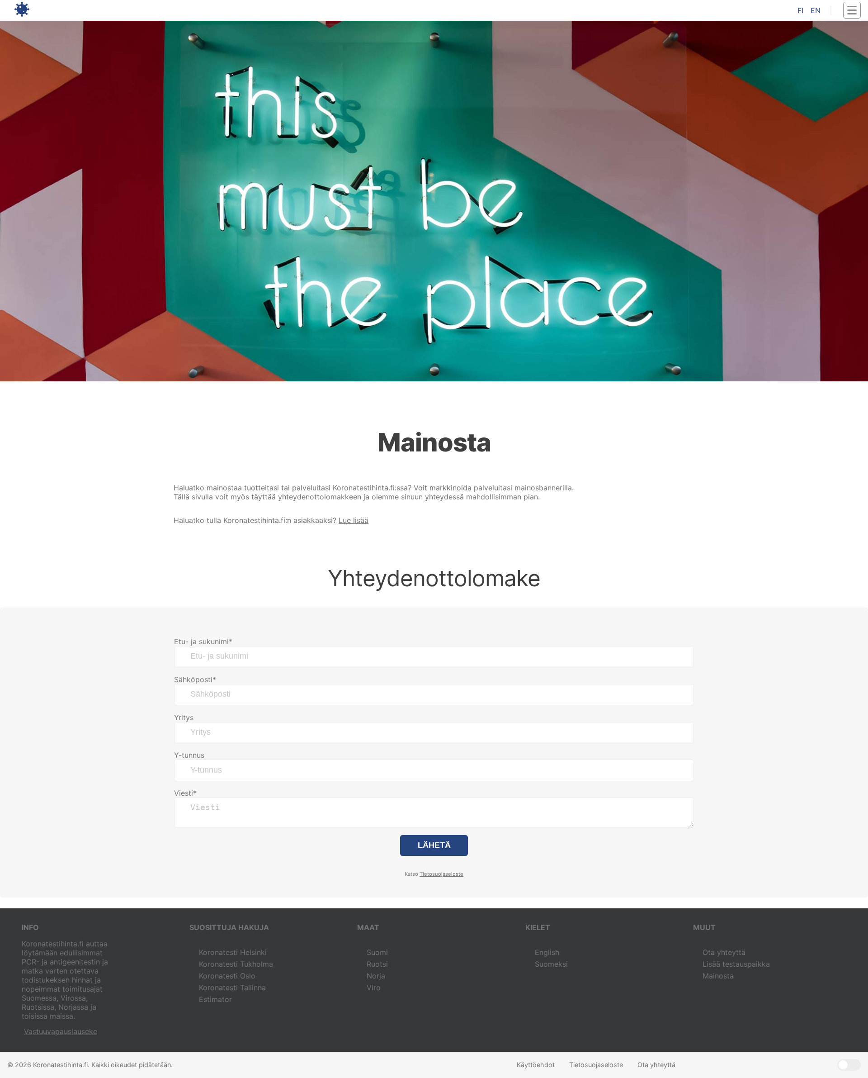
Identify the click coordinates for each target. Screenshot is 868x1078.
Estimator (215, 999)
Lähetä (434, 845)
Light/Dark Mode (849, 1065)
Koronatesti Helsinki (233, 952)
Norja (376, 975)
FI (800, 10)
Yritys (183, 717)
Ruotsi (377, 964)
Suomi (377, 952)
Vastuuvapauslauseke (60, 1031)
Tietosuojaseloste (441, 874)
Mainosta (718, 975)
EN (816, 10)
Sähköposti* (195, 679)
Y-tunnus (189, 755)
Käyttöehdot (536, 1065)
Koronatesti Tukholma (236, 964)
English (547, 952)
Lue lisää (353, 520)
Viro (374, 987)
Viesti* (185, 793)
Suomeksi (551, 964)
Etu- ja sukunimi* (203, 641)
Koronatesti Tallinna (232, 987)
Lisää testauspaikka (736, 964)
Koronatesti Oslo (227, 975)
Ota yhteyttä (724, 952)
